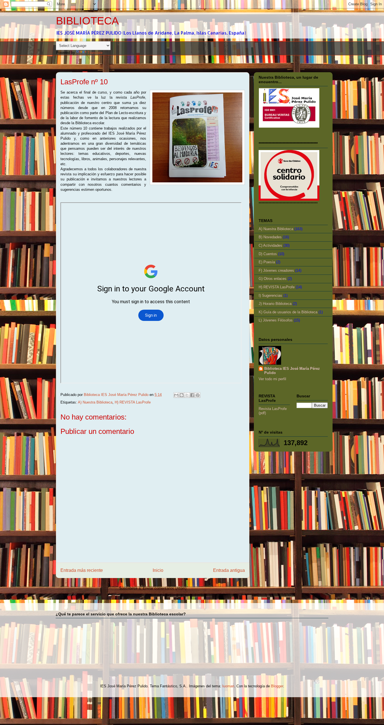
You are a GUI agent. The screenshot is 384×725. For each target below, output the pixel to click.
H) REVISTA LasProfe (133, 402)
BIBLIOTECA (87, 21)
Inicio (158, 570)
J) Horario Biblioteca (275, 304)
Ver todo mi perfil (272, 379)
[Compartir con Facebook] (192, 395)
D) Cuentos (268, 254)
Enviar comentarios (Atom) (164, 588)
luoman (228, 686)
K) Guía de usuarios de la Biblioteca (288, 312)
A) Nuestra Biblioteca (95, 402)
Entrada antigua (229, 570)
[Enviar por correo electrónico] (176, 395)
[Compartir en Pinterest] (197, 395)
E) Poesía (267, 262)
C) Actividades (270, 245)
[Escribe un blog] (181, 395)
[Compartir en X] (187, 395)
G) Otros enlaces (272, 279)
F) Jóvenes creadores (276, 270)
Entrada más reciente (81, 570)
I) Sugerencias (270, 295)
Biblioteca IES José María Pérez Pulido (292, 370)
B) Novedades (270, 237)
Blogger (277, 686)
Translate (95, 53)
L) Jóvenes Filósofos (276, 320)
